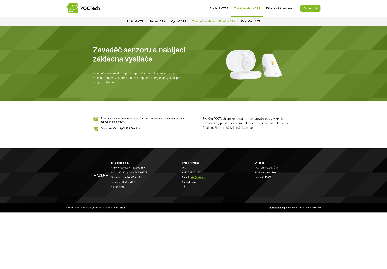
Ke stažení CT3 (250, 21)
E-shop (308, 8)
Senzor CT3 (157, 21)
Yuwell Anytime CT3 (247, 8)
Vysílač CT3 (178, 21)
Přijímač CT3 (135, 21)
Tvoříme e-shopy (278, 207)
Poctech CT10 (219, 8)
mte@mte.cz (197, 177)
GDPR (122, 207)
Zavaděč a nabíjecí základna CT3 (213, 21)
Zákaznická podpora (279, 8)
